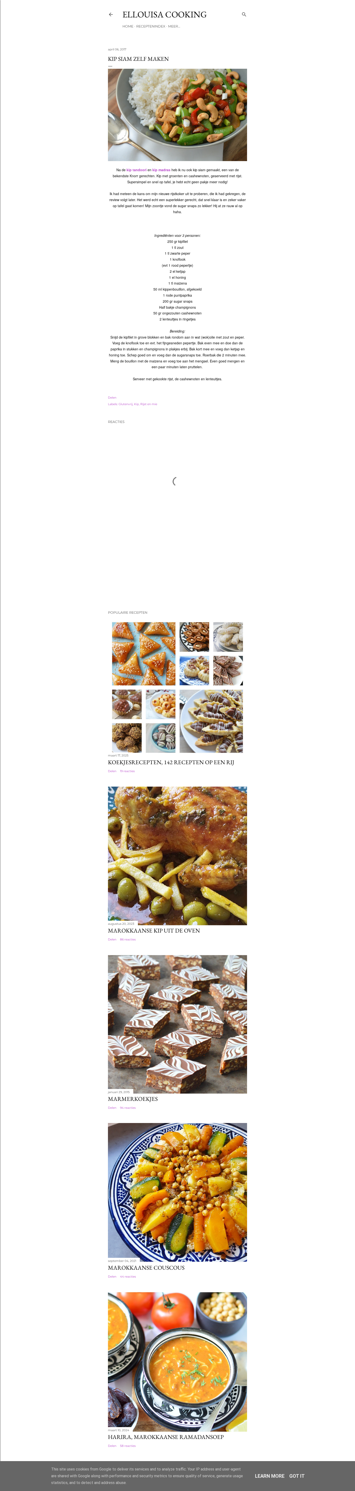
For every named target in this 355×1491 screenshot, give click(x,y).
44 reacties (128, 1276)
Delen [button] (112, 397)
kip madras (161, 169)
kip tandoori (137, 169)
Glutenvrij (126, 404)
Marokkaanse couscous (146, 1267)
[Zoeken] (244, 13)
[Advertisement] (132, 573)
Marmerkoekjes (133, 1099)
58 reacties (128, 1446)
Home (127, 26)
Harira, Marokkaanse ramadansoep (166, 1437)
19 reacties (127, 771)
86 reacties (128, 939)
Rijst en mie (148, 404)
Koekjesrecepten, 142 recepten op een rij (171, 762)
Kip (136, 404)
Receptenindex (150, 26)
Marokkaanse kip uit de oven (154, 930)
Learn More (269, 1476)
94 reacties (128, 1108)
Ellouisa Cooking (164, 14)
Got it (297, 1476)
